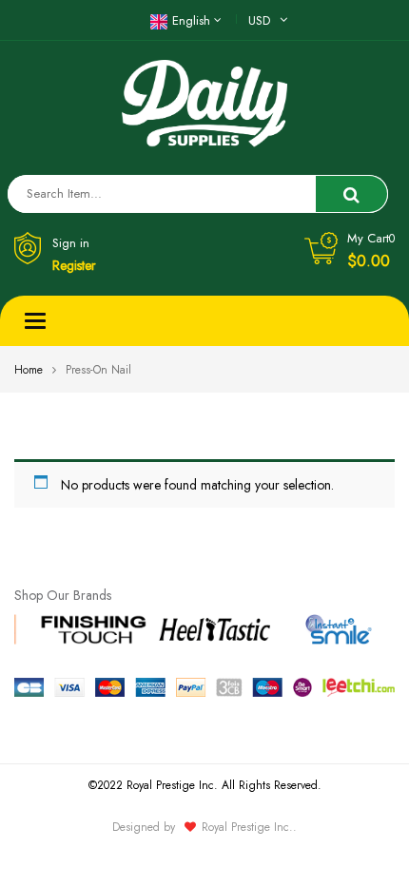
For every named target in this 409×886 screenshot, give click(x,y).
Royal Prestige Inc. (247, 827)
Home (28, 369)
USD (259, 20)
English (191, 20)
